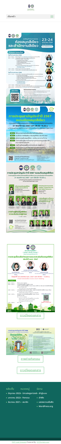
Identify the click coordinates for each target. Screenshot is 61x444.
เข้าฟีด (41, 397)
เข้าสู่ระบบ (43, 393)
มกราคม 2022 (14, 397)
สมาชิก (25, 402)
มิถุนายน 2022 (14, 393)
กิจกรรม (26, 397)
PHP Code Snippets (19, 442)
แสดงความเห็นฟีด (46, 402)
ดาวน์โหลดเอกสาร (30, 315)
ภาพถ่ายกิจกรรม (30, 359)
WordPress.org (46, 406)
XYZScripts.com (43, 442)
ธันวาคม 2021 (14, 402)
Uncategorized (29, 393)
